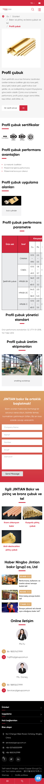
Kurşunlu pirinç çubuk (32, 524)
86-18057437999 (15, 651)
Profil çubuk (15, 26)
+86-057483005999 (14, 747)
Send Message (12, 473)
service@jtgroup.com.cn (16, 743)
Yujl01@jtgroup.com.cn (17, 657)
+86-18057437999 (13, 752)
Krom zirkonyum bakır (11, 524)
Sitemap (5, 775)
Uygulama (6, 714)
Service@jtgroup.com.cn (18, 690)
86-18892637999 (15, 684)
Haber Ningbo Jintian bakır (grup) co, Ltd (22, 564)
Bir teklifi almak (14, 108)
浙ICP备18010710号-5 (33, 771)
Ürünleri (16, 16)
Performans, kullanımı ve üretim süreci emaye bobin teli (29, 583)
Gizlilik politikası (21, 775)
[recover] (38, 778)
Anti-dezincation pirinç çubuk (11, 548)
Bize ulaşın (7, 727)
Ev (8, 16)
